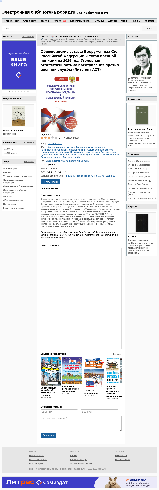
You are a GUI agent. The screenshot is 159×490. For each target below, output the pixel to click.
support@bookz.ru (76, 469)
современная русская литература (13, 181)
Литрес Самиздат (78, 459)
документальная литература (90, 147)
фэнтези (7, 172)
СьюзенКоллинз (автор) (139, 176)
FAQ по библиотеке (38, 459)
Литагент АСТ (94, 36)
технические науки (50, 149)
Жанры (136, 21)
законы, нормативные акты (68, 36)
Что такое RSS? (122, 459)
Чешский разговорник (91, 391)
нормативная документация (55, 152)
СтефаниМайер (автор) (139, 165)
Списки (58, 21)
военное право (108, 152)
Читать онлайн (50, 182)
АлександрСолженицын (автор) (139, 193)
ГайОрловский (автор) (138, 172)
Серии (124, 21)
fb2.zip (68, 176)
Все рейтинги (28, 142)
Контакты (150, 21)
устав (82, 154)
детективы (8, 196)
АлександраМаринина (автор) (142, 198)
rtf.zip (87, 176)
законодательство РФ (57, 161)
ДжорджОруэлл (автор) (139, 161)
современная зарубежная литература (15, 191)
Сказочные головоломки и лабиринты (70, 389)
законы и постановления (73, 149)
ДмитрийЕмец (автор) (138, 184)
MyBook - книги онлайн (81, 463)
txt (74, 176)
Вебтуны (45, 21)
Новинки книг (11, 21)
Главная (45, 36)
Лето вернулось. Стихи (140, 129)
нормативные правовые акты (85, 152)
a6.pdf (101, 176)
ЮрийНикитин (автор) (138, 169)
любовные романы (11, 168)
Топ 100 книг (9, 149)
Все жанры (29, 161)
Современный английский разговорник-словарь (48, 391)
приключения (9, 134)
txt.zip (80, 176)
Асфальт (133, 236)
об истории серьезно (13, 200)
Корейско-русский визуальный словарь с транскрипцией (114, 391)
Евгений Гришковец (138, 240)
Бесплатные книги (80, 21)
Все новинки (28, 36)
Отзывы (99, 21)
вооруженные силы (69, 154)
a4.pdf (94, 176)
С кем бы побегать (13, 130)
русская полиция (49, 154)
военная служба (71, 157)
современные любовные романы (18, 186)
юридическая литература (100, 149)
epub (108, 176)
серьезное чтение (110, 154)
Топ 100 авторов (10, 153)
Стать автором (36, 463)
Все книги (117, 354)
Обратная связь (36, 455)
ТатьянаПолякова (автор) (140, 188)
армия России (93, 154)
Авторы (112, 21)
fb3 (113, 176)
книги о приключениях (13, 208)
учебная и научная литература (17, 176)
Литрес (73, 455)
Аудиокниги (29, 21)
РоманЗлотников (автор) (139, 180)
